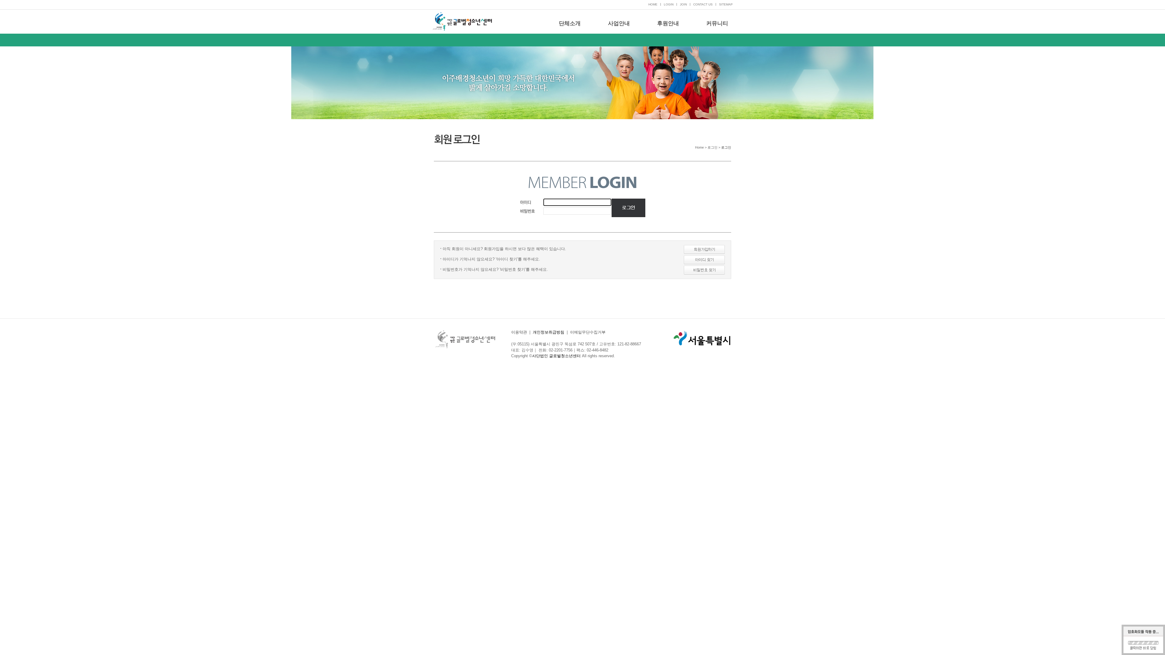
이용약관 (519, 332)
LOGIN (669, 4)
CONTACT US (703, 4)
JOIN (683, 4)
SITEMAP (726, 4)
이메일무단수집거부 (588, 332)
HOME (652, 4)
